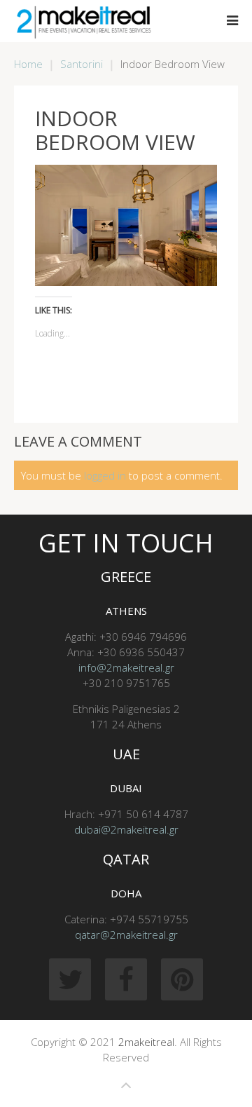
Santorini (81, 64)
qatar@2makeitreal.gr (126, 935)
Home (28, 64)
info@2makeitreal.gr (126, 667)
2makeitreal (146, 1042)
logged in (105, 475)
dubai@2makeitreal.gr (126, 829)
